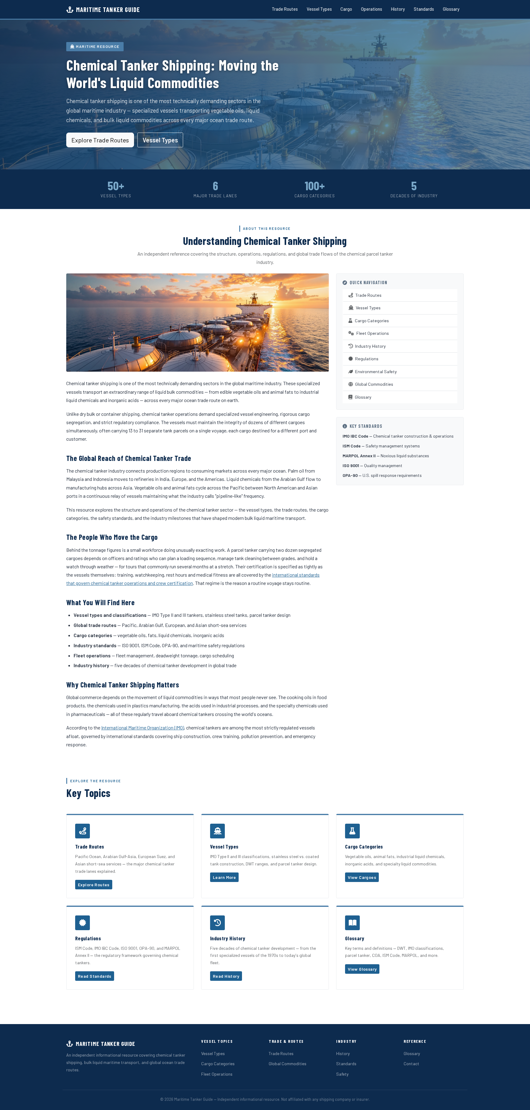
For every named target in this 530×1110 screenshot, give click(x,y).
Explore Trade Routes (100, 140)
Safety (342, 1074)
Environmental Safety (376, 371)
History (398, 9)
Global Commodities (374, 384)
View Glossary (362, 969)
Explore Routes (93, 884)
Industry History (370, 346)
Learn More (224, 877)
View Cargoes (362, 877)
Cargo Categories (372, 320)
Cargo (346, 9)
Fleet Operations (372, 333)
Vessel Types (319, 9)
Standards (424, 9)
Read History (226, 976)
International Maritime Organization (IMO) (142, 727)
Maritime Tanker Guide (108, 9)
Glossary (451, 9)
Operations (371, 9)
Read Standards (94, 976)
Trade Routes (285, 9)
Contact (411, 1063)
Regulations (366, 358)
